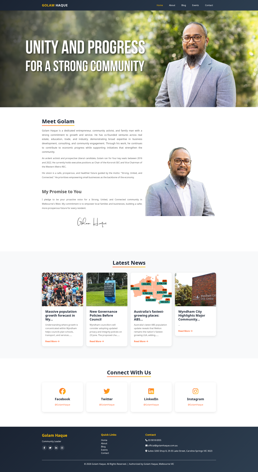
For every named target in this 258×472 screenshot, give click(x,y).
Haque (55, 5)
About (172, 5)
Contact (209, 5)
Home (160, 5)
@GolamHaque (62, 404)
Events (195, 5)
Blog (183, 5)
